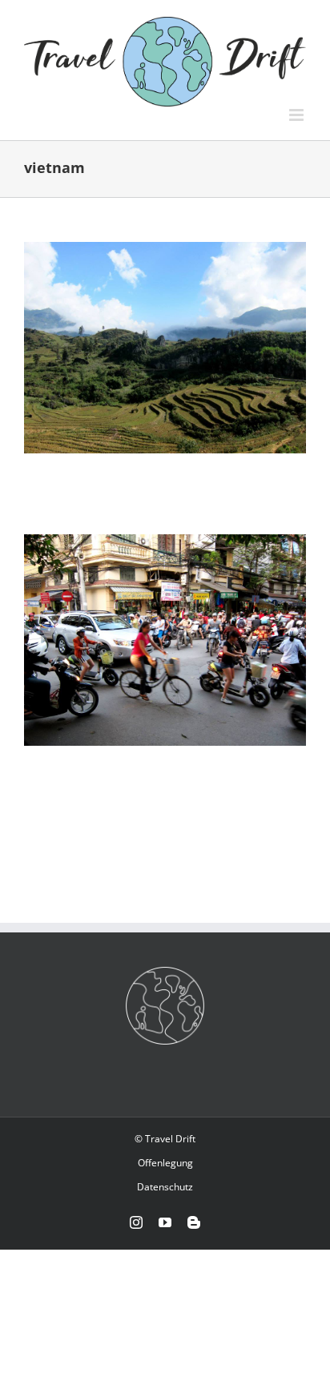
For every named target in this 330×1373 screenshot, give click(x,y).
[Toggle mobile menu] (297, 115)
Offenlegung (165, 1163)
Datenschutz (165, 1187)
